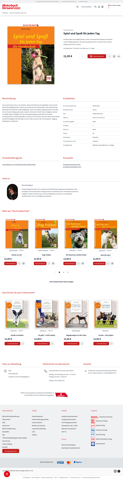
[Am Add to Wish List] (23, 343)
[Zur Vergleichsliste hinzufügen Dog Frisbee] (53, 263)
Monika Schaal (13, 250)
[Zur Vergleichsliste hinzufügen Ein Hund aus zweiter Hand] (82, 263)
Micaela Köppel (68, 30)
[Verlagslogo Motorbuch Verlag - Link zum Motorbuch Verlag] (93, 421)
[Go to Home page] (11, 6)
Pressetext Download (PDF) (72, 164)
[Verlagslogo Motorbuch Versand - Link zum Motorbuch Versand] (94, 417)
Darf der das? (106, 255)
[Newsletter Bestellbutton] (61, 394)
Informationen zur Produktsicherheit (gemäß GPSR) (19, 164)
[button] (31, 55)
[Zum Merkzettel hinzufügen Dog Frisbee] (49, 263)
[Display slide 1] (59, 272)
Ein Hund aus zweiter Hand (76, 255)
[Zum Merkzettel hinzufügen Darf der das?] (108, 263)
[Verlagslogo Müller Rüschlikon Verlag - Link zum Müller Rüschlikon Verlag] (93, 439)
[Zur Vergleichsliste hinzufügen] (114, 56)
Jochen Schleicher (43, 250)
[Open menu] (77, 6)
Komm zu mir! (17, 255)
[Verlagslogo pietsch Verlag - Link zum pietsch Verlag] (93, 426)
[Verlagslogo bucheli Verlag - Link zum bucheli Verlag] (93, 435)
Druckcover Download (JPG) (72, 167)
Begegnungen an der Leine (76, 335)
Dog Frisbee (46, 255)
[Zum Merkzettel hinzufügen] (109, 56)
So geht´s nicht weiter (46, 335)
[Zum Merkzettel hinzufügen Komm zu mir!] (19, 263)
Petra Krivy (72, 250)
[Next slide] (68, 272)
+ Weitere (21, 250)
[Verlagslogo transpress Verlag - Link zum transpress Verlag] (93, 430)
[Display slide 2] (64, 272)
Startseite (5, 13)
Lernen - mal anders (105, 335)
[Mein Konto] (99, 7)
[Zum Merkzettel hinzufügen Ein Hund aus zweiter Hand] (78, 263)
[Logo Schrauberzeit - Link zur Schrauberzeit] (93, 444)
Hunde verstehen (17, 335)
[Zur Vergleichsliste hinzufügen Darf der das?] (112, 263)
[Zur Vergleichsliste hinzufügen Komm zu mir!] (23, 263)
